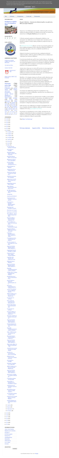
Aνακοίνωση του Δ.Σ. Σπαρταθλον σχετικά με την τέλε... (12, 199)
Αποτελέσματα (12, 111)
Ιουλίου (8, 141)
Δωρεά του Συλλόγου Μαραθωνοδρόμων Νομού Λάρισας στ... (11, 247)
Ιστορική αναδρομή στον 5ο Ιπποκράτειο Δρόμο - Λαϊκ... (12, 325)
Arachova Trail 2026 (8, 67)
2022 (7, 126)
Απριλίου (9, 405)
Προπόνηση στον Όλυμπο (12, 210)
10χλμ (6, 98)
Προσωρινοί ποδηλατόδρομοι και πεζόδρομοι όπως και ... (12, 286)
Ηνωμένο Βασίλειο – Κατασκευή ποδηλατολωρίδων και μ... (11, 282)
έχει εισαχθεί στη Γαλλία (35, 108)
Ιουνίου (8, 143)
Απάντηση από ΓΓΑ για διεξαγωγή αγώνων (11, 170)
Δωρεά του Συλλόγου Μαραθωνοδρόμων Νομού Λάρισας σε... (11, 265)
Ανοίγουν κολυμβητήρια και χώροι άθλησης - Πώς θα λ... (11, 290)
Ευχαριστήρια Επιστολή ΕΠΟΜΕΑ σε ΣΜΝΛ (11, 251)
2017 (7, 416)
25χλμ (6, 103)
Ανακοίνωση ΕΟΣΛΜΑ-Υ (12, 196)
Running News (7, 435)
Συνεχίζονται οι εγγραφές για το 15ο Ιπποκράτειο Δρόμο (11, 23)
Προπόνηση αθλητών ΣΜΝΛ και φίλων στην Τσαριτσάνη (11, 153)
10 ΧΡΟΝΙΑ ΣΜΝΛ (11, 109)
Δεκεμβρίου (9, 131)
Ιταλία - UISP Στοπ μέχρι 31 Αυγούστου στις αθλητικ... (11, 333)
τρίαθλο (9, 114)
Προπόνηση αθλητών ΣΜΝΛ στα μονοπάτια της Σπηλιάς (11, 230)
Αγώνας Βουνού (9, 93)
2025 (7, 120)
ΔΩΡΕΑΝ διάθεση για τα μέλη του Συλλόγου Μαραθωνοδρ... (11, 295)
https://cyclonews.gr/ (27, 119)
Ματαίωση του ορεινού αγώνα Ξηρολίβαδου (11, 160)
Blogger (36, 453)
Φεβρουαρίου (9, 408)
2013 (7, 424)
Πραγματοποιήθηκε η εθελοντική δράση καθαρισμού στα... (11, 219)
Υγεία (8, 102)
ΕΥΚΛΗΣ (7, 443)
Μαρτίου (9, 406)
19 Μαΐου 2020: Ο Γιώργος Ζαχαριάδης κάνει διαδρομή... (12, 273)
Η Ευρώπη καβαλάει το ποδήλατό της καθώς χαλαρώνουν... (11, 313)
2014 (7, 422)
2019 (7, 413)
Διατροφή (13, 102)
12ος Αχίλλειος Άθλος (9, 65)
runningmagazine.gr (8, 437)
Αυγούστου (9, 139)
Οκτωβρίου (9, 135)
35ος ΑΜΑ (13, 105)
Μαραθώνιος (7, 95)
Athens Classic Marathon (9, 429)
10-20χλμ (15, 98)
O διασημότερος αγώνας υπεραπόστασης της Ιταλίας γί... (11, 239)
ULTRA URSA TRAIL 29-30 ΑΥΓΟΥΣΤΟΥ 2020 (11, 306)
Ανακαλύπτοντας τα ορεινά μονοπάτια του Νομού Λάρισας (12, 349)
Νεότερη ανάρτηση (25, 128)
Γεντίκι (11, 99)
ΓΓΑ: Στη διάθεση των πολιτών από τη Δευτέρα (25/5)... (12, 223)
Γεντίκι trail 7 (11, 112)
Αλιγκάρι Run (9, 194)
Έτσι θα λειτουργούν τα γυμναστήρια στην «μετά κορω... (12, 243)
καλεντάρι (8, 85)
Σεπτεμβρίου (9, 137)
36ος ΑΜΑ (9, 107)
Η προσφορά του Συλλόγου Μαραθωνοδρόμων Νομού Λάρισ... (11, 204)
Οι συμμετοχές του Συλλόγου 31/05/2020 (11, 147)
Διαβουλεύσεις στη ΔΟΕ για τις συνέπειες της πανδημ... (11, 180)
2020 (7, 130)
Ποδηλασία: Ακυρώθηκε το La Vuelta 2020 (11, 364)
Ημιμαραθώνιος (8, 96)
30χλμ (6, 112)
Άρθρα (15, 101)
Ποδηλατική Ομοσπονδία (26, 45)
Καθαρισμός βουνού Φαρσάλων (11, 262)
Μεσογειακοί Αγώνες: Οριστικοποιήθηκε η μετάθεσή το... (11, 337)
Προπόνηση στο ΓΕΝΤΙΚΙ (12, 212)
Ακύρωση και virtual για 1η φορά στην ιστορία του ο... (11, 173)
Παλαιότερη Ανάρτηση (48, 128)
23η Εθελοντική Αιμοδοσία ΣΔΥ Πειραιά (12, 226)
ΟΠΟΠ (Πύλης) (8, 440)
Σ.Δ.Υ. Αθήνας (7, 442)
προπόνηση (7, 101)
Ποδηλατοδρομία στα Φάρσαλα (11, 167)
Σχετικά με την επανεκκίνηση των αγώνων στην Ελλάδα (11, 353)
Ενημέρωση (7, 88)
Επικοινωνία (37, 16)
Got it (33, 6)
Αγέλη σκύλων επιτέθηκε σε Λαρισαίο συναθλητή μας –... (12, 375)
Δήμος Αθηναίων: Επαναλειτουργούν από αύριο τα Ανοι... (11, 187)
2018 (7, 414)
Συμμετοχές (7, 86)
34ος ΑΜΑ (7, 105)
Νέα (6, 16)
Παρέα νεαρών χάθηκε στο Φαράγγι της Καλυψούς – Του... (12, 345)
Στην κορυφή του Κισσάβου (10, 150)
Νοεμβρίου (9, 133)
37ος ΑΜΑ (7, 106)
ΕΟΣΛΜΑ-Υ (7, 110)
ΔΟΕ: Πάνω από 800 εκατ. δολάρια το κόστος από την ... (12, 317)
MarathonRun (7, 439)
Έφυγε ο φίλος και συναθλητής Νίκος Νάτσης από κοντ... (11, 301)
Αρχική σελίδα (36, 128)
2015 (7, 420)
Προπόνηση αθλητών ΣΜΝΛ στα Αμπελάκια (11, 157)
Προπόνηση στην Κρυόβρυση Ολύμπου (11, 208)
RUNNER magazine (8, 434)
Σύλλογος (12, 16)
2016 (7, 418)
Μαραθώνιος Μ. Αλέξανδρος (10, 430)
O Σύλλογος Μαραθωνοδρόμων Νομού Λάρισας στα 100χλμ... (11, 234)
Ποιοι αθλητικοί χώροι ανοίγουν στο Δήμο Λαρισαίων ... (11, 390)
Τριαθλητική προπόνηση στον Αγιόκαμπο (11, 177)
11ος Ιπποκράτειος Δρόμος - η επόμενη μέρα (12, 394)
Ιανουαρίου (9, 410)
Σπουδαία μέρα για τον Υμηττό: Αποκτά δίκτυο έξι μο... (12, 277)
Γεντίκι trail (28, 16)
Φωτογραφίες (14, 106)
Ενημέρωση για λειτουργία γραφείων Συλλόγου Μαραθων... (12, 397)
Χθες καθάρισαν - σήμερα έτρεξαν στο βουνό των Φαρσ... (12, 215)
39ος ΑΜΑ (14, 114)
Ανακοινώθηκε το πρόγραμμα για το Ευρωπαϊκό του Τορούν (12, 382)
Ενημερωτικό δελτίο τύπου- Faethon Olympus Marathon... (11, 254)
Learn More (27, 6)
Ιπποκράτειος (20, 16)
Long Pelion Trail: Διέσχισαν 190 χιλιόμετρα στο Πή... (11, 258)
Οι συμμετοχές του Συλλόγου (10, 298)
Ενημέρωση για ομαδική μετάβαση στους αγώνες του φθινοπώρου (10, 61)
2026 (7, 118)
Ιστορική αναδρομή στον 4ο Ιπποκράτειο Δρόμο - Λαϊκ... (12, 401)
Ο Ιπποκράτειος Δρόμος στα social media (11, 379)
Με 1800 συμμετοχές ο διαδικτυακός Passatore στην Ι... (11, 191)
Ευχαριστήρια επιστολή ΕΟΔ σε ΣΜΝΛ (11, 184)
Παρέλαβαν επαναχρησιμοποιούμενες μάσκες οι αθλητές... (12, 269)
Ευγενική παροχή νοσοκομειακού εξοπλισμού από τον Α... (12, 163)
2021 (7, 128)
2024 (7, 122)
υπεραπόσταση (12, 103)
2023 (7, 124)
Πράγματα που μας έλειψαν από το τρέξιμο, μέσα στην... (12, 357)
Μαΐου (8, 144)
